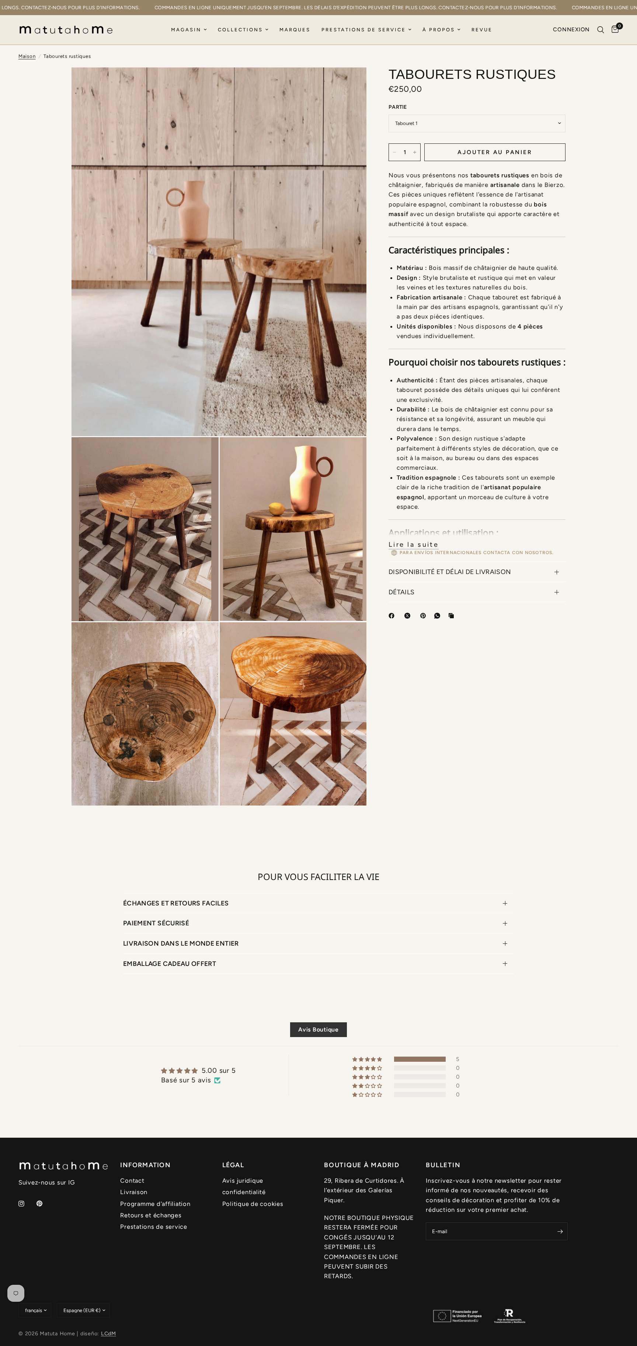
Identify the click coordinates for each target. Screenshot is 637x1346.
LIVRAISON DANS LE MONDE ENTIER (181, 943)
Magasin (186, 29)
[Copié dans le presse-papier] (452, 615)
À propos (438, 29)
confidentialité (244, 1192)
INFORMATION (145, 1165)
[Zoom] (351, 83)
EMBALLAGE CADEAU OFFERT (169, 963)
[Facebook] (393, 615)
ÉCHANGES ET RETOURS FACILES (176, 903)
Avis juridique (242, 1180)
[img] (198, 1070)
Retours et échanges (150, 1215)
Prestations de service (363, 29)
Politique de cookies (252, 1203)
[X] (408, 615)
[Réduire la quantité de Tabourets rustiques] (394, 152)
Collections (240, 29)
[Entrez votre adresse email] (560, 1231)
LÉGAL (233, 1165)
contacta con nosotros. (518, 552)
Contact (132, 1180)
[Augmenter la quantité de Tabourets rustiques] (414, 152)
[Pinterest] (424, 615)
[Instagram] (26, 1204)
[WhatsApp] (438, 615)
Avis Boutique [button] (318, 1029)
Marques (294, 29)
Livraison (133, 1192)
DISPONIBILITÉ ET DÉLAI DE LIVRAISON (450, 571)
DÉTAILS (401, 592)
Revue (481, 29)
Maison (27, 56)
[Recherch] (601, 30)
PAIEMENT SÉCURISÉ (156, 923)
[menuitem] (189, 30)
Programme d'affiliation (155, 1203)
